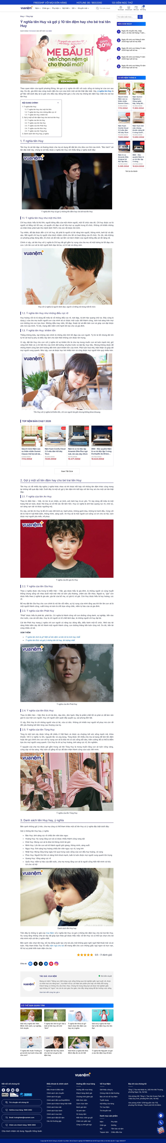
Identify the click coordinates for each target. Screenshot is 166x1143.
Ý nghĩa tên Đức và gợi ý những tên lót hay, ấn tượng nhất (50, 640)
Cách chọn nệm (82, 1104)
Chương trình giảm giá (84, 1097)
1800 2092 (28, 1110)
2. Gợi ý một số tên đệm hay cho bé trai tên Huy (40, 117)
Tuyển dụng (104, 1100)
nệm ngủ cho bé (57, 945)
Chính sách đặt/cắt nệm (55, 1118)
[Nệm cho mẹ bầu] (66, 59)
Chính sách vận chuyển (55, 1093)
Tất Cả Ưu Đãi (130, 171)
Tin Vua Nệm (104, 1107)
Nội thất (65, 8)
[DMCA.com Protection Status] (5, 1094)
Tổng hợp (29, 16)
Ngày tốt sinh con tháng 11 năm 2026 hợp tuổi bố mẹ (133, 58)
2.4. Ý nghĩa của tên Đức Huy (35, 128)
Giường (113, 1125)
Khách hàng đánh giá (84, 1093)
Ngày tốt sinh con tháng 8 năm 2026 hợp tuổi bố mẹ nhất (133, 40)
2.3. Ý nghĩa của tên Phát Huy (36, 126)
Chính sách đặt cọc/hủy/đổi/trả (58, 1100)
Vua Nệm (49, 31)
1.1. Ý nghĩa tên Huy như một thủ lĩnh (38, 109)
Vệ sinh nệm (80, 1111)
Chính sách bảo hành (54, 1111)
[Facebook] (3, 1090)
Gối (73, 8)
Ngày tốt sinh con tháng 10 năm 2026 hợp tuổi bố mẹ (133, 66)
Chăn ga (45, 8)
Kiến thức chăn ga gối (84, 1118)
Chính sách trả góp (54, 1097)
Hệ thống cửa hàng (107, 1104)
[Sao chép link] (56, 964)
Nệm (37, 8)
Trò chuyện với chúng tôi (19, 1102)
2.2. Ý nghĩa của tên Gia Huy (35, 123)
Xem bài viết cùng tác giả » (50, 992)
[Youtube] (12, 1090)
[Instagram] (17, 1090)
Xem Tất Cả (66, 471)
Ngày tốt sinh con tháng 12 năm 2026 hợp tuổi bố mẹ (133, 49)
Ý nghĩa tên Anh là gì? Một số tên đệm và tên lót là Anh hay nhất (52, 637)
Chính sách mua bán (54, 1114)
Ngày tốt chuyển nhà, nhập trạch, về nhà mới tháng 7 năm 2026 (133, 32)
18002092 (96, 2)
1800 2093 (31, 1125)
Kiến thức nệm (81, 1100)
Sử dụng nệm (81, 1114)
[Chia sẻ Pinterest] (51, 964)
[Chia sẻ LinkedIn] (46, 964)
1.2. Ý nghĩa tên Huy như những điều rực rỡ (40, 112)
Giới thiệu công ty (106, 1090)
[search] (97, 8)
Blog (22, 16)
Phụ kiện (55, 8)
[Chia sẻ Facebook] (30, 964)
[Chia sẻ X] (36, 964)
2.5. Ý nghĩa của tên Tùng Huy (36, 131)
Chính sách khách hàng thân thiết (59, 1104)
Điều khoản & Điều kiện (55, 1090)
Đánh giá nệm (81, 1107)
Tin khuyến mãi (105, 1111)
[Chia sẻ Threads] (41, 964)
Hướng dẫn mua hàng (84, 1090)
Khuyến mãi (82, 8)
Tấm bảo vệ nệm (117, 1129)
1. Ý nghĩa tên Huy (29, 107)
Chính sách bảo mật (54, 1107)
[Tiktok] (8, 1090)
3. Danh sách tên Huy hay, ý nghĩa (35, 134)
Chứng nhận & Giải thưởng (109, 1093)
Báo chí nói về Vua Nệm (108, 1097)
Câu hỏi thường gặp (54, 1121)
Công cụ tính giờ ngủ (84, 1125)
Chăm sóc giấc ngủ (83, 1121)
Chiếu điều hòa (116, 1132)
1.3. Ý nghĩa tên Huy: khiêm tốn (36, 115)
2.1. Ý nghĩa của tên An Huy (35, 120)
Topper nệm (104, 1132)
